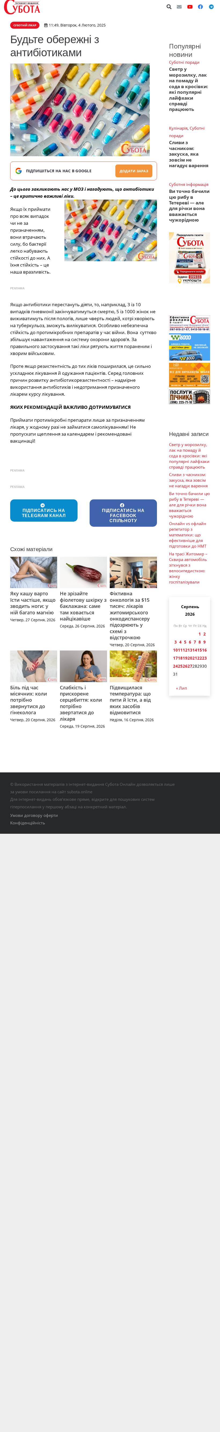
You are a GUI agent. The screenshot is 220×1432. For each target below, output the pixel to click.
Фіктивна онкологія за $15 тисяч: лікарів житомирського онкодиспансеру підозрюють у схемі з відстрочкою (130, 615)
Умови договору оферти (34, 815)
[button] (169, 6)
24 (175, 666)
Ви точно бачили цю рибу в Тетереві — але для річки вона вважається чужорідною (189, 205)
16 (204, 650)
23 (204, 658)
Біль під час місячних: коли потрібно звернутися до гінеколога (28, 700)
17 (175, 658)
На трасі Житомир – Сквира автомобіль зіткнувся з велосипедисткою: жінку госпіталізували (188, 568)
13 (190, 650)
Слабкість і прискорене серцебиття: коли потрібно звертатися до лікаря (81, 703)
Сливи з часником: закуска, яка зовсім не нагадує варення (188, 154)
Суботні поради (184, 62)
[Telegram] (211, 7)
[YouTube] (190, 7)
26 (185, 666)
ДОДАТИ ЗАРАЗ (134, 171)
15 (199, 650)
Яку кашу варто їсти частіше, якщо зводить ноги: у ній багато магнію (33, 602)
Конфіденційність (27, 822)
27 (190, 666)
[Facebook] (200, 7)
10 (175, 650)
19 (185, 658)
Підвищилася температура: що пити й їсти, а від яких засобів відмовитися (130, 700)
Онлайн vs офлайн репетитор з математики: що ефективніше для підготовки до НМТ (187, 535)
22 (199, 658)
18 (180, 658)
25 (180, 666)
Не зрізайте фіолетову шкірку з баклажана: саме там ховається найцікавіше (83, 606)
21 (194, 658)
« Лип (181, 688)
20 (190, 658)
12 (185, 650)
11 (180, 650)
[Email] (179, 7)
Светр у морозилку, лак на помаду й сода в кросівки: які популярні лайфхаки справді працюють (188, 89)
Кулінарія (178, 128)
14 (194, 650)
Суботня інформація (188, 184)
